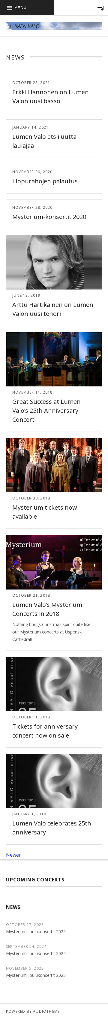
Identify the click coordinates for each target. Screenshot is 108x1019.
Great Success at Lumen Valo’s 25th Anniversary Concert (46, 410)
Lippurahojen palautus (45, 181)
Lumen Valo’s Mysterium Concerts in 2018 (47, 609)
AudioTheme (46, 1011)
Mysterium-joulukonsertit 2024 (36, 953)
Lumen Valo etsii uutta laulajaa (44, 141)
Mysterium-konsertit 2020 (49, 217)
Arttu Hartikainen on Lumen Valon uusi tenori (52, 309)
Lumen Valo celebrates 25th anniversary (51, 827)
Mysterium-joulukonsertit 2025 (36, 931)
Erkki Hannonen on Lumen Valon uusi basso (50, 96)
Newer (13, 855)
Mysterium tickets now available (44, 511)
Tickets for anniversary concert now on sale (45, 730)
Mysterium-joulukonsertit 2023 (36, 975)
